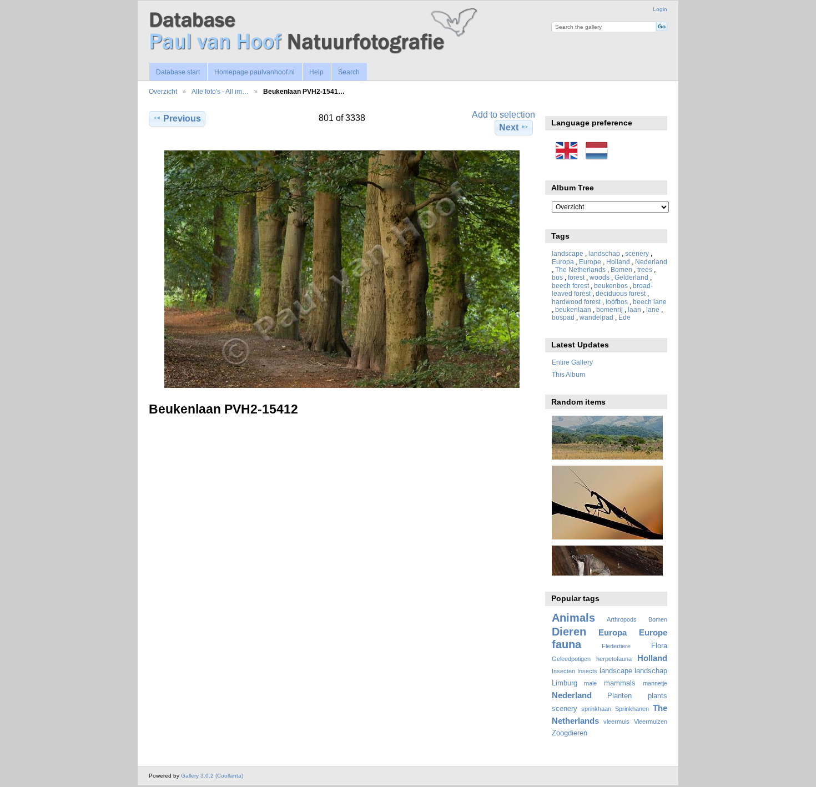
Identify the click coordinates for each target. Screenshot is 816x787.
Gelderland (631, 277)
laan (634, 309)
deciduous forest (621, 293)
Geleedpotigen (571, 658)
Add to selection (503, 114)
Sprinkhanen (632, 708)
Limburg (564, 683)
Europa (563, 261)
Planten (619, 696)
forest (576, 277)
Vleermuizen (650, 721)
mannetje (655, 683)
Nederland (651, 261)
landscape (567, 253)
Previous (182, 118)
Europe (590, 261)
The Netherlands (580, 269)
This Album (568, 374)
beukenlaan (573, 309)
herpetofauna (614, 658)
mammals (620, 683)
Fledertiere (616, 646)
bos (557, 277)
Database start (178, 72)
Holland (618, 261)
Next (508, 127)
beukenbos (611, 285)
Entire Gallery (572, 362)
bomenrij (609, 309)
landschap (604, 253)
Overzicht (163, 91)
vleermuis (616, 721)
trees (644, 269)
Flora (659, 646)
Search (349, 72)
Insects (587, 671)
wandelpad (596, 317)
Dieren (569, 631)
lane (652, 309)
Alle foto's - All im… (220, 91)
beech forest (570, 285)
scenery (637, 253)
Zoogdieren (569, 733)
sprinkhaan (596, 708)
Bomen (621, 269)
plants (657, 696)
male (590, 683)
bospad (563, 317)
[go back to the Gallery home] (315, 31)
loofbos (617, 301)
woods (600, 277)
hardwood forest (576, 301)
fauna (566, 644)
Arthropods (622, 619)
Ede (624, 317)
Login (660, 9)
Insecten (563, 671)
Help (316, 72)
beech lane (650, 301)
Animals (573, 618)
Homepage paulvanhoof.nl (254, 72)
